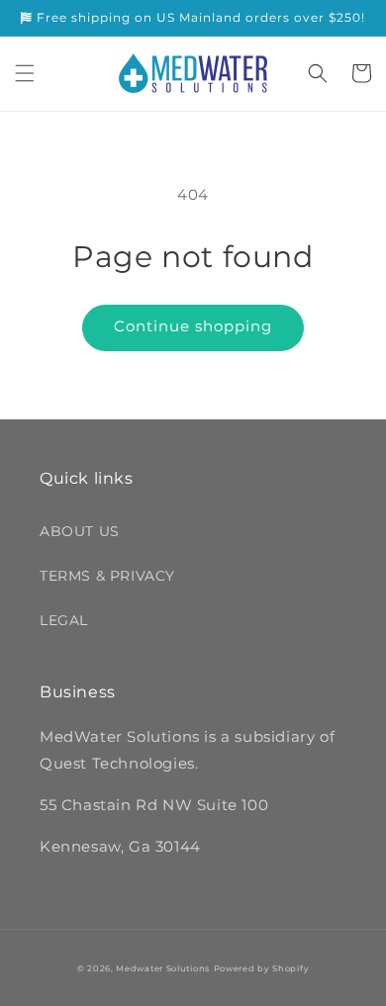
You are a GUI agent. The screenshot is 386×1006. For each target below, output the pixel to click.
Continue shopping (193, 326)
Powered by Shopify (262, 968)
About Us (80, 531)
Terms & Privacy (107, 576)
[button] (25, 73)
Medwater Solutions (163, 968)
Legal (64, 620)
